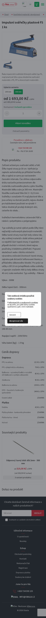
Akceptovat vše (16, 321)
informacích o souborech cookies (23, 302)
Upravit (12, 314)
